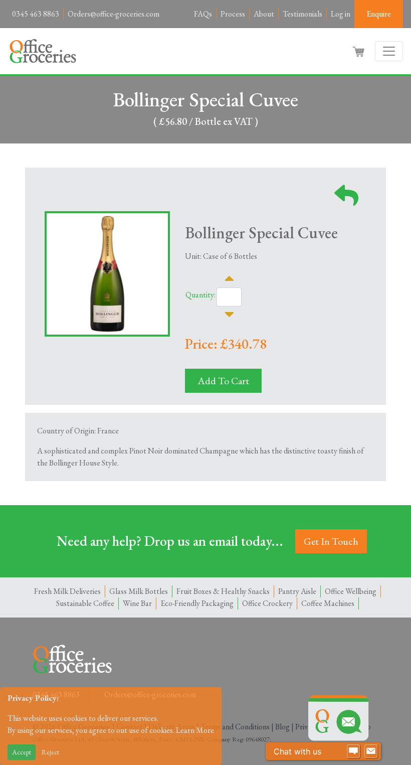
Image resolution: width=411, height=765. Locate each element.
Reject (50, 751)
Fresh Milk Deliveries (67, 591)
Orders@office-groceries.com (113, 14)
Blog (282, 726)
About (264, 14)
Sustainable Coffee (85, 603)
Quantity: (200, 294)
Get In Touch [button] (331, 541)
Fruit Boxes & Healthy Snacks (223, 591)
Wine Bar (137, 603)
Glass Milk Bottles (138, 591)
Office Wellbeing (350, 591)
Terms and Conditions (235, 726)
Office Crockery (267, 603)
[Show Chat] (353, 751)
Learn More (195, 730)
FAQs (203, 14)
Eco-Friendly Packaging (197, 603)
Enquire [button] (378, 14)
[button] (359, 51)
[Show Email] (370, 751)
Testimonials (302, 14)
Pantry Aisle (297, 591)
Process (233, 14)
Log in (340, 14)
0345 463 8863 (35, 14)
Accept (21, 751)
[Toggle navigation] (389, 51)
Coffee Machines (327, 603)
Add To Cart (223, 380)
